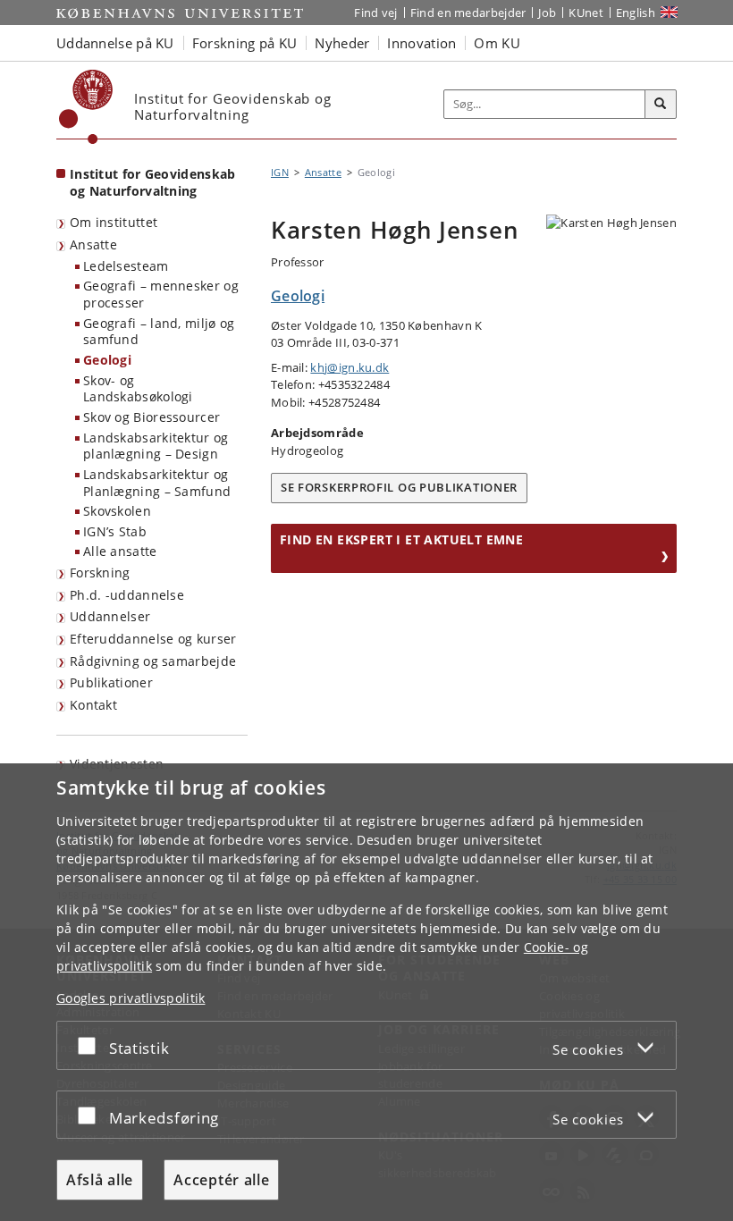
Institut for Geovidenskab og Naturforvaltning (153, 182)
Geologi (107, 359)
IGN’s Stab (115, 531)
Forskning (100, 572)
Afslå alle (99, 1180)
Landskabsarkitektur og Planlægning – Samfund (157, 483)
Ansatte (93, 244)
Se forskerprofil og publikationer (399, 487)
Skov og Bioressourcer (151, 416)
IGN (280, 172)
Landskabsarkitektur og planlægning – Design (156, 446)
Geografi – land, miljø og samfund (159, 332)
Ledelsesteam (126, 265)
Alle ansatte (120, 551)
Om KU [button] (497, 43)
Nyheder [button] (342, 43)
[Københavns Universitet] (86, 107)
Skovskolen (117, 510)
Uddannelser (110, 616)
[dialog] (366, 992)
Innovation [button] (421, 43)
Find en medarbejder (468, 12)
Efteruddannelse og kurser (153, 638)
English (635, 12)
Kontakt (93, 704)
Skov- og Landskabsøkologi (138, 389)
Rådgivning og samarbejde (153, 661)
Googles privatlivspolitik (131, 997)
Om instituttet (113, 222)
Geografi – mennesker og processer (161, 294)
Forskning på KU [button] (245, 43)
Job (547, 12)
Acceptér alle (221, 1180)
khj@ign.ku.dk (349, 367)
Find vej (375, 12)
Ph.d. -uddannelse (127, 594)
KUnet (586, 12)
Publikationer (111, 682)
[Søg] (661, 104)
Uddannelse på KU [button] (115, 43)
